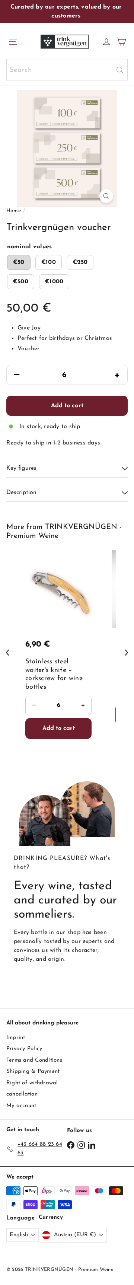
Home (13, 211)
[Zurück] (7, 652)
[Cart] (121, 42)
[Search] (119, 70)
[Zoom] (106, 196)
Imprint (15, 1037)
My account (21, 1106)
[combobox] (67, 70)
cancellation (22, 1094)
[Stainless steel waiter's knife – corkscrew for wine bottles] (61, 651)
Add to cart (67, 406)
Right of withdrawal (32, 1083)
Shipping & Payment (33, 1071)
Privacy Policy (24, 1049)
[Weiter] (126, 652)
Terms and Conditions (34, 1060)
